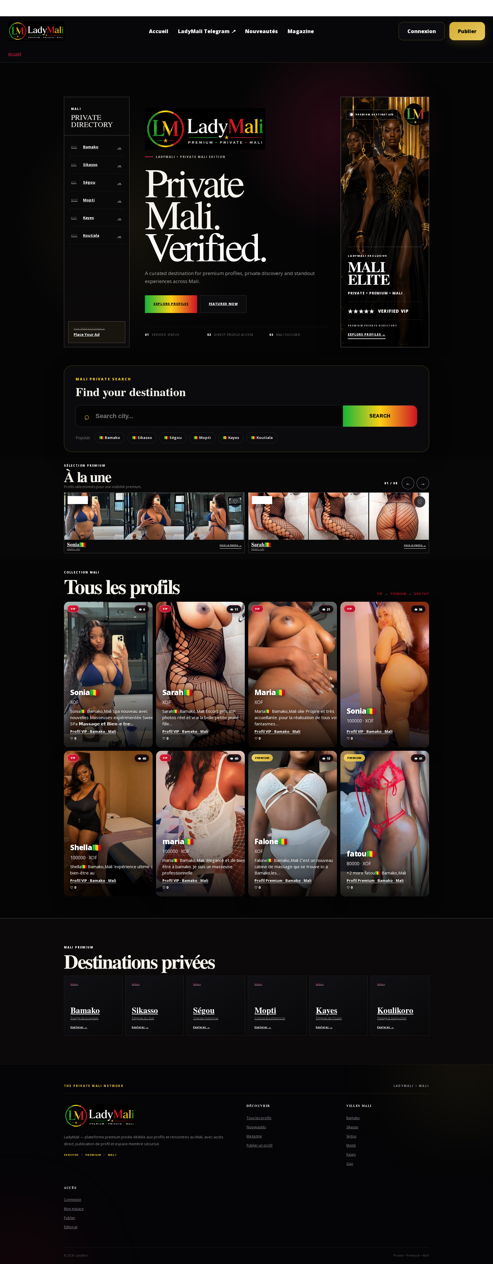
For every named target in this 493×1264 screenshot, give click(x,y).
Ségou (351, 1136)
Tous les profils (258, 1117)
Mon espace (74, 1208)
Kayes (351, 1154)
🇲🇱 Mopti (202, 437)
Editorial (70, 1227)
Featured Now (223, 304)
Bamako (353, 1117)
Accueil (158, 31)
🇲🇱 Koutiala (262, 437)
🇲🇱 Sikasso (142, 437)
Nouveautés (261, 31)
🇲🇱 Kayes (231, 437)
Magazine (301, 31)
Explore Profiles (171, 304)
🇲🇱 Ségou (173, 437)
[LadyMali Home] (36, 31)
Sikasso (352, 1127)
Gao (349, 1163)
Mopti (351, 1145)
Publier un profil (259, 1145)
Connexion (421, 31)
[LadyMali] (146, 1116)
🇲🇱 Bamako (109, 437)
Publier (467, 31)
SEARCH (380, 416)
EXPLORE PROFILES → (366, 334)
